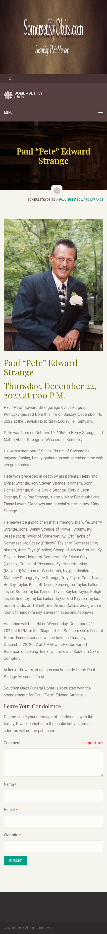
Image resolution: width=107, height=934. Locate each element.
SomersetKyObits (41, 199)
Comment (12, 742)
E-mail (9, 809)
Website (11, 835)
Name (9, 784)
